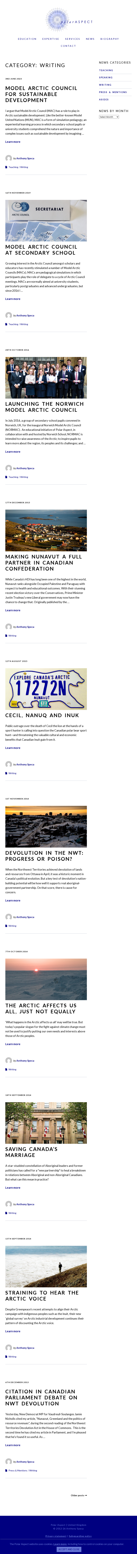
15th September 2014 (18, 1238)
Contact (68, 45)
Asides (104, 99)
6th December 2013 (17, 1382)
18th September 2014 (18, 1095)
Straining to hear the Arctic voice (42, 1296)
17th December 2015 (17, 502)
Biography (110, 38)
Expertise (50, 38)
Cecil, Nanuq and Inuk (42, 715)
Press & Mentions (18, 1470)
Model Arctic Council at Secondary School (41, 250)
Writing (24, 167)
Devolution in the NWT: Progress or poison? (44, 856)
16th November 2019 (18, 193)
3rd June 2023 (13, 78)
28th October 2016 (17, 350)
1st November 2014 (17, 798)
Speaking (106, 77)
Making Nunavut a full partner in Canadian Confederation (43, 563)
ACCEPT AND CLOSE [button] (69, 1549)
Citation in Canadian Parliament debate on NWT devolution (41, 1397)
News (90, 38)
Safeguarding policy (80, 1536)
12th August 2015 (16, 661)
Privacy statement (55, 1536)
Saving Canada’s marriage (31, 1152)
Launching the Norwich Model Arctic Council (44, 407)
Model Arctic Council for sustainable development (41, 94)
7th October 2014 (16, 951)
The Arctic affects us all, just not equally (41, 1008)
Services (72, 38)
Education (27, 38)
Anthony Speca (25, 158)
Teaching (13, 167)
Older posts (77, 1495)
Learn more (12, 141)
